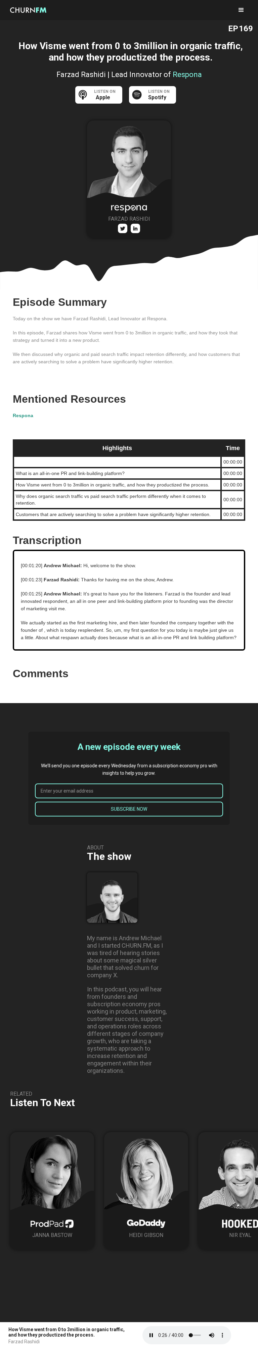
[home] (30, 10)
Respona (23, 415)
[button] (241, 10)
